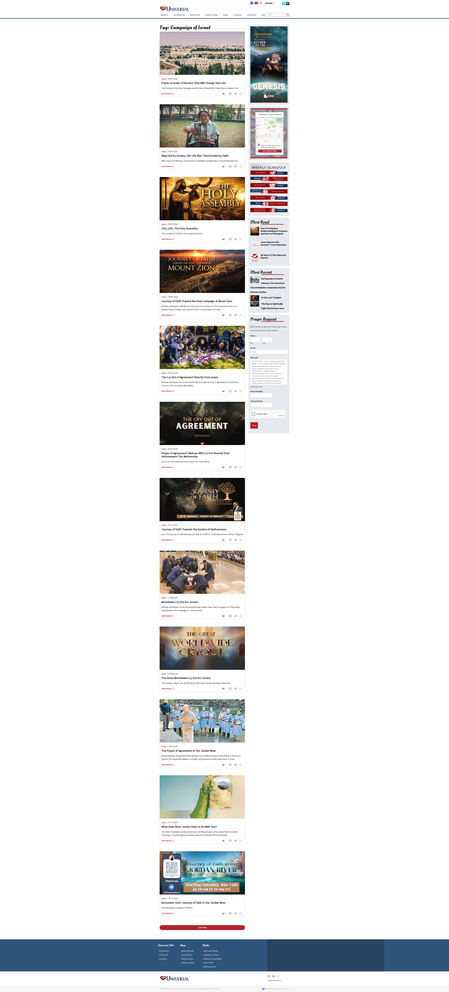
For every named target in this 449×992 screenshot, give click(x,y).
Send (254, 425)
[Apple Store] (284, 3)
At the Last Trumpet (271, 297)
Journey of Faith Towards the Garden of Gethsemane (193, 529)
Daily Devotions (209, 966)
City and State (256, 401)
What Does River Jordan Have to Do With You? (189, 826)
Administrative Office (274, 980)
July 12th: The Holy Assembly (179, 228)
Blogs (225, 15)
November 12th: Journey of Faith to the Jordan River (193, 902)
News (163, 79)
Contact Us (251, 15)
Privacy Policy (214, 989)
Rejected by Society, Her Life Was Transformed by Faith (194, 155)
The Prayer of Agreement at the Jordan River (188, 750)
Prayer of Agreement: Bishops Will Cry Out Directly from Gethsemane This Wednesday (195, 454)
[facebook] (252, 3)
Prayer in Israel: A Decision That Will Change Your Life (193, 83)
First (251, 343)
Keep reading (167, 94)
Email (253, 348)
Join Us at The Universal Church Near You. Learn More (185, 461)
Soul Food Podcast (210, 951)
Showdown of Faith (211, 955)
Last (264, 343)
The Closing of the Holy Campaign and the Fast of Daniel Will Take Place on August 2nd (199, 88)
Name (252, 336)
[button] (269, 3)
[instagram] (260, 3)
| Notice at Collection (283, 989)
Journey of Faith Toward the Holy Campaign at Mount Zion (196, 301)
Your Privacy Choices (271, 989)
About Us (164, 15)
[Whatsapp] (241, 94)
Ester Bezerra (186, 955)
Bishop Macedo (187, 951)
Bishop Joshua (187, 959)
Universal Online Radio (212, 959)
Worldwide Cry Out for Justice (179, 602)
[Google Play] (287, 3)
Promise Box (164, 951)
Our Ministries (179, 15)
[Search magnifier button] (287, 14)
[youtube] (256, 3)
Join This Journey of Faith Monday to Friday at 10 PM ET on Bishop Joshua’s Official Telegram (202, 534)
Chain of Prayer (211, 15)
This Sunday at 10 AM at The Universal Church (181, 233)
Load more (202, 927)
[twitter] (235, 94)
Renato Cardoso (187, 962)
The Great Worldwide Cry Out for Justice (186, 678)
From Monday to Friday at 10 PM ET (177, 908)
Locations (237, 15)
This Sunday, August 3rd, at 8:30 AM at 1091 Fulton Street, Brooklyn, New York (195, 683)
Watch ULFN (195, 15)
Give (263, 15)
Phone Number (256, 391)
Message (254, 357)
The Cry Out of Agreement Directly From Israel (189, 377)
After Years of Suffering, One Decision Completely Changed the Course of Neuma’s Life (199, 161)
